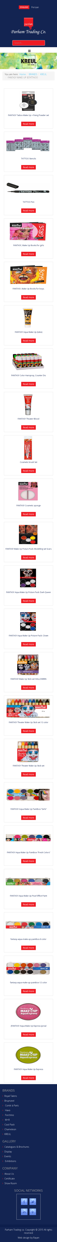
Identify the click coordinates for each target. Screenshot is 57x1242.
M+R (7, 1119)
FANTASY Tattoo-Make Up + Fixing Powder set (28, 115)
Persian (35, 7)
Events (7, 1156)
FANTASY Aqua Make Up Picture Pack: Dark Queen (28, 592)
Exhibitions (10, 1161)
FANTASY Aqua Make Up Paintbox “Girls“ (29, 809)
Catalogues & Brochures (16, 1146)
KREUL (43, 74)
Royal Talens (10, 1095)
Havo (7, 1110)
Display (8, 1151)
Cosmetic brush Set (28, 462)
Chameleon (10, 1129)
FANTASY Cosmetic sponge (28, 505)
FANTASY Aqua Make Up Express (28, 1069)
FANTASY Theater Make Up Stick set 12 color (28, 722)
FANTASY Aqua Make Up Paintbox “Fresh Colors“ (28, 852)
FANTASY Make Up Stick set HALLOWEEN (28, 679)
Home (22, 74)
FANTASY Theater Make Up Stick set (28, 765)
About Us (9, 1173)
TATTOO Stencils (28, 158)
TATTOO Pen (28, 202)
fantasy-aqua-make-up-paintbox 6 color (28, 939)
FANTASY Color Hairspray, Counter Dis (28, 375)
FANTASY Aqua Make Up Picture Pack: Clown (28, 635)
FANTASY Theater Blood (28, 418)
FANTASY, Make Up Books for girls (28, 245)
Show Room (10, 1183)
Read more (28, 1077)
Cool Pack (9, 1124)
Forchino (9, 1115)
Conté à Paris (11, 1105)
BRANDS (33, 74)
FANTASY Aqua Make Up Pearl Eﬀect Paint (28, 895)
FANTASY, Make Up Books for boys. (28, 288)
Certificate (9, 1178)
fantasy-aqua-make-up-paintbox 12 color (28, 982)
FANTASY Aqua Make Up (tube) (28, 332)
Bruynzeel (9, 1100)
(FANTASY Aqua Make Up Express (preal (28, 1026)
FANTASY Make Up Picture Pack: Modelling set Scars (28, 549)
